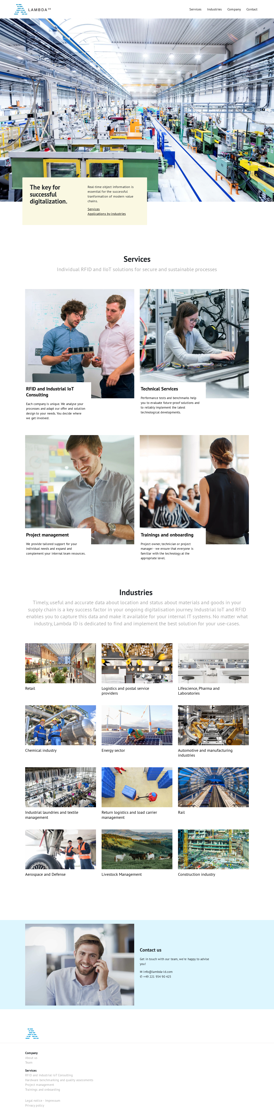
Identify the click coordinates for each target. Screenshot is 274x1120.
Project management (47, 535)
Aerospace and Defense (45, 874)
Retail (30, 688)
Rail (181, 812)
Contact (251, 9)
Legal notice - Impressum (42, 1101)
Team (28, 1062)
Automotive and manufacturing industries (205, 753)
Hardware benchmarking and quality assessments (59, 1080)
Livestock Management (122, 874)
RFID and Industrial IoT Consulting (50, 392)
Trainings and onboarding (167, 535)
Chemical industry (40, 750)
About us (31, 1058)
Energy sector (113, 750)
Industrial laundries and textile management (51, 815)
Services (195, 9)
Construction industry (196, 874)
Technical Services (159, 389)
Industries (214, 9)
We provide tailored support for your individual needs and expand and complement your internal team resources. (56, 549)
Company (234, 9)
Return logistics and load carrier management (129, 815)
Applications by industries (107, 214)
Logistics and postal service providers (125, 691)
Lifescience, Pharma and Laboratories (199, 691)
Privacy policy (34, 1105)
